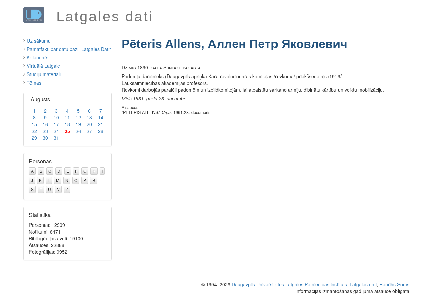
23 (45, 131)
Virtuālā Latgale (43, 65)
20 (89, 124)
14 (100, 117)
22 (34, 131)
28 (100, 131)
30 (45, 137)
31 (56, 137)
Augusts (40, 99)
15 (34, 124)
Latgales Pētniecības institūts (316, 284)
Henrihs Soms (394, 284)
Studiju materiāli (44, 74)
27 (89, 131)
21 (100, 124)
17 (56, 124)
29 (34, 137)
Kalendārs (37, 57)
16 (45, 124)
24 (56, 131)
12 (78, 117)
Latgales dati (363, 284)
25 (67, 131)
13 (89, 117)
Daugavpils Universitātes (258, 284)
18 (67, 124)
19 (78, 124)
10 (56, 117)
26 (78, 131)
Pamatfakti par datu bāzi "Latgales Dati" (69, 49)
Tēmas (34, 82)
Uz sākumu (39, 40)
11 (67, 117)
